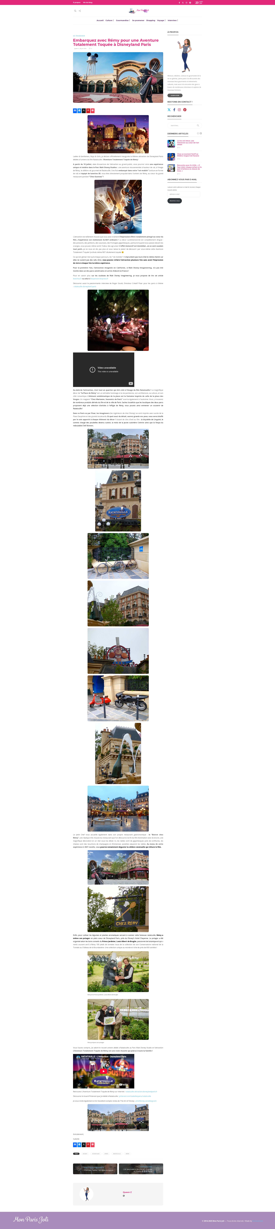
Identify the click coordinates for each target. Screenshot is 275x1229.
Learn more (175, 95)
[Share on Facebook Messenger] (79, 110)
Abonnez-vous (175, 201)
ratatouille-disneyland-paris (85, 286)
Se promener (138, 20)
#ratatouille (117, 1153)
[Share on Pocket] (93, 110)
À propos (76, 2)
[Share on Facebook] (75, 110)
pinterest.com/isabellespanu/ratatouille (135, 1096)
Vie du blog (87, 2)
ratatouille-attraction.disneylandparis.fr (141, 1091)
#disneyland (96, 1153)
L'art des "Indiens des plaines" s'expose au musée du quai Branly (137, 1170)
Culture (108, 20)
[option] (184, 157)
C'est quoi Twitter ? (94, 1168)
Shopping (150, 20)
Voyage (160, 20)
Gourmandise (122, 20)
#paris (106, 1153)
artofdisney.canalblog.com (146, 1101)
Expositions (146, 1167)
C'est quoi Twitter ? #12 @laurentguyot (98, 1170)
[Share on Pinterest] (88, 110)
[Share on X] (84, 110)
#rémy (127, 1153)
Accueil (100, 20)
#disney (85, 1153)
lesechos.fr (77, 278)
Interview (172, 20)
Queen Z (76, 48)
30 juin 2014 (83, 48)
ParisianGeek (257, 1221)
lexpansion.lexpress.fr (99, 278)
